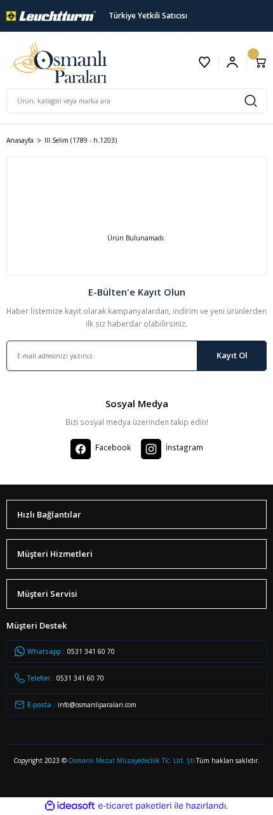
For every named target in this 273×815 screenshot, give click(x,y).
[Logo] (51, 15)
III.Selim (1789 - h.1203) (80, 140)
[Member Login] (232, 62)
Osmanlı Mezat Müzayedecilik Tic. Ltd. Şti (131, 760)
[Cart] (260, 62)
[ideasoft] (69, 806)
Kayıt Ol (232, 355)
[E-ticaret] (135, 806)
